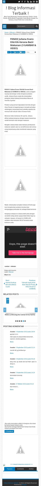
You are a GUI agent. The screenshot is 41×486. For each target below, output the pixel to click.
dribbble (33, 1)
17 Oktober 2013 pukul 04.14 (25, 384)
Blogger (24, 484)
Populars (9, 469)
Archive (31, 469)
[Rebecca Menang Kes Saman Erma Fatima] (20, 305)
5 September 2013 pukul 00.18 (25, 359)
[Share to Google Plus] (12, 311)
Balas (12, 342)
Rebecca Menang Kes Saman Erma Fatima (20, 315)
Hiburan (11, 272)
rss (28, 1)
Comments (20, 469)
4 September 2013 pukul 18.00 (25, 332)
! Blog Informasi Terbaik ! (20, 10)
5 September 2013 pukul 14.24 (25, 372)
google (25, 1)
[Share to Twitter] (9, 311)
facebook (22, 1)
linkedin (30, 1)
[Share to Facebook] (7, 311)
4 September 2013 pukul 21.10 (25, 347)
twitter (19, 1)
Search (36, 26)
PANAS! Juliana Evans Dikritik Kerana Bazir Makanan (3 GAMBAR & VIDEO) (23, 43)
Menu (4, 1)
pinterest (36, 1)
